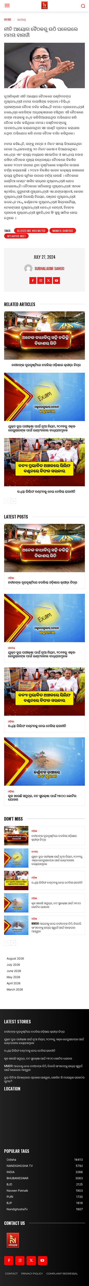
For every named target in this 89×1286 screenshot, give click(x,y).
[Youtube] (56, 280)
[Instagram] (40, 280)
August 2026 (15, 958)
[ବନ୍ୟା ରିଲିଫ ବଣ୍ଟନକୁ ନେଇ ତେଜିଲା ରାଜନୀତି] (44, 462)
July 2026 (13, 964)
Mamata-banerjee (62, 230)
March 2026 (15, 989)
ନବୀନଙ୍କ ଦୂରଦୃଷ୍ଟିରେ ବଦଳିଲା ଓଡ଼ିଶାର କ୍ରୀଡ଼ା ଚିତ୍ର (46, 364)
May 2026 (13, 977)
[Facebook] (32, 280)
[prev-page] (6, 501)
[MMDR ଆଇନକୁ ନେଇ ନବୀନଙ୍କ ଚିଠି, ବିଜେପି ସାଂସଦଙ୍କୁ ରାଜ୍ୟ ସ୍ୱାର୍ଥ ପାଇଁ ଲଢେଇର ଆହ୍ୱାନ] (16, 925)
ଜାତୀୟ (21, 19)
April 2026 (13, 983)
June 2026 (14, 971)
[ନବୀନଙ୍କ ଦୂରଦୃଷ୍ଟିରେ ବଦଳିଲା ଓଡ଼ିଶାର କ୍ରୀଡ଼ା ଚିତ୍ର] (44, 335)
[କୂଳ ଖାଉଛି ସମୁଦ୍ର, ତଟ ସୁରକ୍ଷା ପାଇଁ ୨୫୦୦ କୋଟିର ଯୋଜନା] (44, 761)
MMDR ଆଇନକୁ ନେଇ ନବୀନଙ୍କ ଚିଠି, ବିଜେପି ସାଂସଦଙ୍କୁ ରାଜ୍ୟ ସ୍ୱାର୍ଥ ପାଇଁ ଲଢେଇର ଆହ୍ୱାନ (56, 927)
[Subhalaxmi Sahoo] (29, 268)
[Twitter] (48, 280)
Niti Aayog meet (16, 236)
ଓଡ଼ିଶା (11, 578)
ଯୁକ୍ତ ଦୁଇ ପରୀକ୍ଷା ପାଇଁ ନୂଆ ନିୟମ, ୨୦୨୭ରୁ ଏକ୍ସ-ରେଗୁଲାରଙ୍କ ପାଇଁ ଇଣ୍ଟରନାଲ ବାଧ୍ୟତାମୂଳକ (42, 428)
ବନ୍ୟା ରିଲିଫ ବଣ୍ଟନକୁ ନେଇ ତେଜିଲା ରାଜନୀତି (46, 491)
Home (7, 19)
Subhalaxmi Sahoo (49, 268)
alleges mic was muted (31, 230)
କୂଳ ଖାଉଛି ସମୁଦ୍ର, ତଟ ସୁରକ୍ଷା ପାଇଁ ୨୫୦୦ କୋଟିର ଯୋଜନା (42, 797)
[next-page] (13, 501)
